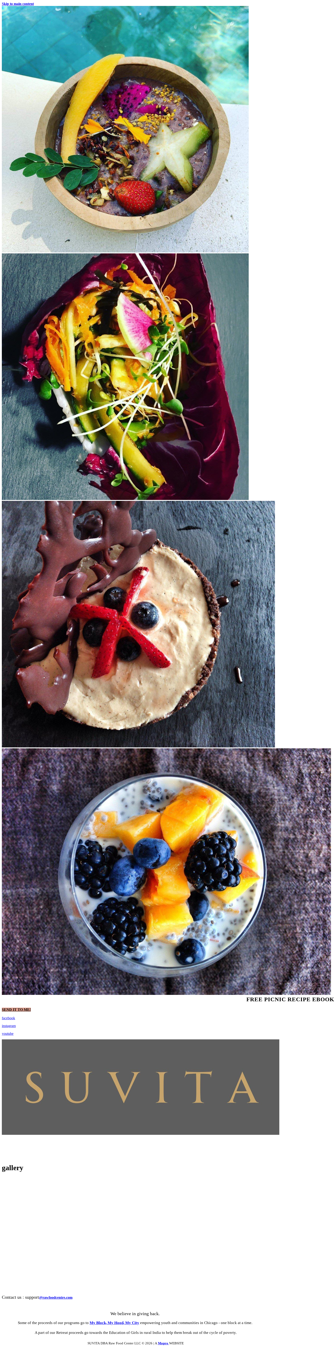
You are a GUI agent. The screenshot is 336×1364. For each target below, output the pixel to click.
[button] (16, 1010)
